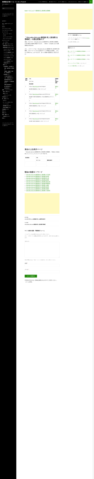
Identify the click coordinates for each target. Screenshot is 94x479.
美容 (4, 93)
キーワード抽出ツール (62, 1)
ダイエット (6, 95)
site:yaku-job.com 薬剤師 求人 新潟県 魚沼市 (37, 176)
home (26, 10)
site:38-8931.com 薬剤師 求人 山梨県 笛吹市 (35, 218)
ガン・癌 (4, 42)
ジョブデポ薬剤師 (7, 52)
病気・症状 (5, 91)
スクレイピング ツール (72, 1)
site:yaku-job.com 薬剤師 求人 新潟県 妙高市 (37, 180)
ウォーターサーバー (6, 30)
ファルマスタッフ (7, 55)
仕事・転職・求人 (5, 43)
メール (27, 269)
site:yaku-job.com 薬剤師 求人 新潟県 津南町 (35, 223)
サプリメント (4, 40)
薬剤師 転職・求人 (6, 47)
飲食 (3, 118)
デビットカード (6, 38)
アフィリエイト (5, 28)
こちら (8, 14)
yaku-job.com (36, 86)
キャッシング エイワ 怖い (74, 63)
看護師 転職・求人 (6, 45)
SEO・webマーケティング (7, 23)
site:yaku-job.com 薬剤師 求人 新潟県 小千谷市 (38, 174)
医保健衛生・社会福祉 (8, 66)
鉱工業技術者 (7, 86)
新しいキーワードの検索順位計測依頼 (76, 51)
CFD (4, 100)
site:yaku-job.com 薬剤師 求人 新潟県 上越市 (37, 185)
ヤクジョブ (31, 10)
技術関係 (5, 74)
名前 (26, 263)
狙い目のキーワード (52, 1)
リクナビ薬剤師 (7, 61)
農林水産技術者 (7, 84)
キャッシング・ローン (7, 33)
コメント (27, 241)
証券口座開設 (5, 107)
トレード (4, 103)
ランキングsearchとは (42, 1)
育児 (3, 111)
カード (3, 32)
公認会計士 (5, 116)
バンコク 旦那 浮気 (72, 65)
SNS (3, 26)
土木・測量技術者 (7, 77)
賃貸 (3, 112)
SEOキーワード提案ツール (83, 1)
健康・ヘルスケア (5, 89)
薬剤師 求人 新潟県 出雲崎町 (43, 10)
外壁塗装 (4, 96)
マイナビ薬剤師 (7, 57)
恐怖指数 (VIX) (6, 105)
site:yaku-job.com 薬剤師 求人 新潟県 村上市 (37, 178)
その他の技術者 (7, 76)
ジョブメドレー (7, 54)
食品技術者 (6, 88)
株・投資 (4, 98)
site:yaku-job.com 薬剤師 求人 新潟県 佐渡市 (37, 188)
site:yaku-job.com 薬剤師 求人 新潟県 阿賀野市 (38, 183)
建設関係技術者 (7, 79)
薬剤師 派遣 (6, 62)
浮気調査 (4, 109)
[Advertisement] (42, 23)
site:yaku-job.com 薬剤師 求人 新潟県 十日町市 (38, 190)
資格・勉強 (4, 114)
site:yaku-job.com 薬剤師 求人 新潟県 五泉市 (37, 187)
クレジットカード (6, 36)
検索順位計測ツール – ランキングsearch (14, 2)
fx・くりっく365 (6, 102)
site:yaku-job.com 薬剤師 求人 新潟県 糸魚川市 (38, 181)
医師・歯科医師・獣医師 (9, 68)
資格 (4, 64)
